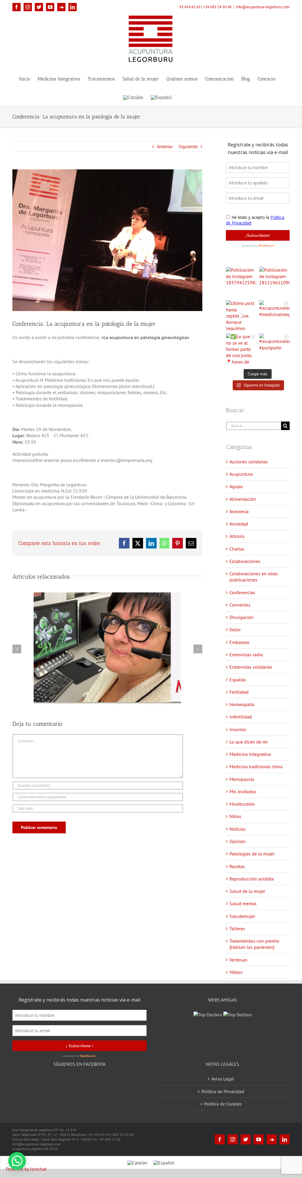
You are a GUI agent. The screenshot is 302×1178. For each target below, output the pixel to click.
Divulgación (241, 617)
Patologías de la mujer (252, 854)
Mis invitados (242, 791)
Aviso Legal (222, 1079)
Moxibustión (242, 804)
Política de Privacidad (222, 1091)
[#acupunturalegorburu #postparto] (274, 348)
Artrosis (236, 536)
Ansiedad (238, 524)
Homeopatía (241, 704)
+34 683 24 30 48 (217, 6)
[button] (17, 1161)
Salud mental (243, 903)
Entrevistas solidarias (250, 667)
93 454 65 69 (190, 6)
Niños (235, 816)
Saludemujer (242, 916)
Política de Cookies (223, 1104)
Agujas (236, 486)
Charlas (236, 549)
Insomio (237, 729)
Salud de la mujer (247, 891)
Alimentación (242, 499)
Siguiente (188, 146)
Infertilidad (240, 717)
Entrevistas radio (246, 654)
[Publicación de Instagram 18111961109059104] (274, 282)
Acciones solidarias (248, 462)
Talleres (237, 928)
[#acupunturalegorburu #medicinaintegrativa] (274, 315)
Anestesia (239, 511)
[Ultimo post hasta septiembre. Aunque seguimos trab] (241, 315)
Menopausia (241, 779)
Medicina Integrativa (250, 754)
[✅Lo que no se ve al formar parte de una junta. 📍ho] (241, 348)
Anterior (165, 146)
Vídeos (236, 972)
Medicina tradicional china (256, 766)
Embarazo (239, 642)
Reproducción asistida (251, 879)
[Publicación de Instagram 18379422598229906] (241, 282)
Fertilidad (239, 692)
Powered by (26, 1169)
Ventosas (238, 960)
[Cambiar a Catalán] (133, 97)
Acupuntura (241, 474)
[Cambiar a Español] (164, 1162)
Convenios (239, 605)
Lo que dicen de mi (248, 742)
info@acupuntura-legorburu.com (263, 6)
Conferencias (242, 592)
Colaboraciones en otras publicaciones (253, 577)
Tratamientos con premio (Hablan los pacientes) (254, 944)
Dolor (235, 629)
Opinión (237, 841)
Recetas (237, 866)
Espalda (237, 680)
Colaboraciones (244, 561)
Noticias (237, 829)
